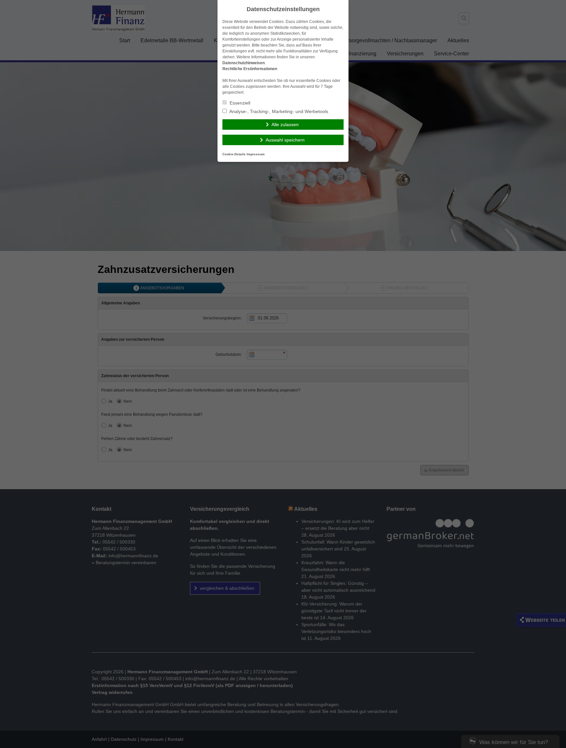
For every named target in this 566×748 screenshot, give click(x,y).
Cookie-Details (234, 154)
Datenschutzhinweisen (243, 63)
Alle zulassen (285, 124)
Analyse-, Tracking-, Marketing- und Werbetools (278, 111)
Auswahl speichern (285, 140)
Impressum (256, 154)
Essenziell (239, 102)
